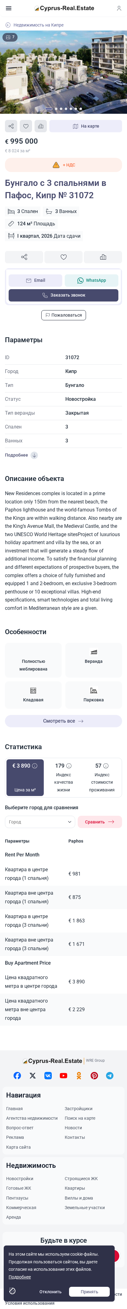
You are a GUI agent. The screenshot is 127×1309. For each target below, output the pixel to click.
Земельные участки (85, 1207)
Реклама (15, 1137)
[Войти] (119, 8)
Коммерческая (21, 1207)
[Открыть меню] (8, 8)
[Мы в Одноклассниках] (79, 1075)
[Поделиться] (11, 126)
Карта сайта (18, 1147)
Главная (14, 1108)
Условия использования (30, 1303)
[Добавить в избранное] (26, 126)
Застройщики (78, 1108)
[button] (63, 165)
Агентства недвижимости (32, 1118)
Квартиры (75, 1188)
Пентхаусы (17, 1198)
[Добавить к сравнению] (41, 126)
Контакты (75, 1137)
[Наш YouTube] (63, 1075)
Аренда (13, 1217)
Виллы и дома (79, 1198)
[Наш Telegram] (109, 1075)
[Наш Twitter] (32, 1075)
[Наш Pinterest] (94, 1075)
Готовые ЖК (18, 1188)
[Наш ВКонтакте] (48, 1075)
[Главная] (64, 8)
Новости (73, 1127)
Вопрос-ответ (20, 1127)
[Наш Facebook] (17, 1075)
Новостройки (19, 1178)
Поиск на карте (80, 1118)
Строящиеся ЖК (81, 1178)
